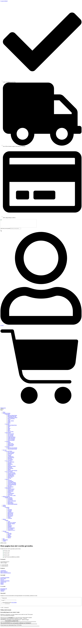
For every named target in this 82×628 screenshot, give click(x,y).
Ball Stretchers (10, 468)
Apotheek (9, 511)
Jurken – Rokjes (11, 420)
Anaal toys (7, 479)
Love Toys (10, 454)
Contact (4, 540)
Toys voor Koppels (9, 471)
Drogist (4, 506)
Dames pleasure (11, 453)
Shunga (9, 517)
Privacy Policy (3, 578)
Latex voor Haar (11, 433)
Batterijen (9, 536)
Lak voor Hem (10, 435)
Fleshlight (9, 462)
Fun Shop (9, 533)
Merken (4, 519)
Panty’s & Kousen (11, 418)
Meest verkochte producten (5, 572)
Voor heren (7, 424)
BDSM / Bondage (6, 496)
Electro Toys (10, 477)
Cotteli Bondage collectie (12, 417)
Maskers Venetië (11, 444)
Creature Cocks (11, 490)
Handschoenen (10, 445)
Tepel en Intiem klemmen (12, 504)
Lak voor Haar (10, 434)
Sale (4, 538)
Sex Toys (4, 449)
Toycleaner (10, 509)
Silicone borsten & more (12, 448)
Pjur (8, 508)
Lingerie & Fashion (6, 413)
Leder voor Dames (11, 439)
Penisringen (10, 467)
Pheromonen (10, 515)
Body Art (9, 534)
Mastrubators (10, 464)
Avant (9, 521)
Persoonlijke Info (3, 588)
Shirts (9, 429)
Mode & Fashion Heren (12, 425)
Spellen (4, 505)
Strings (9, 428)
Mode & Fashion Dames (12, 415)
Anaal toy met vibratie (12, 483)
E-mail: (3, 600)
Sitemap (2, 582)
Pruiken (9, 442)
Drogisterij (7, 507)
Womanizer (10, 458)
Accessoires (7, 441)
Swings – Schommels (12, 500)
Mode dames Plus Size (12, 416)
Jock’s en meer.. (11, 431)
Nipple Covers (10, 443)
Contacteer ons (3, 581)
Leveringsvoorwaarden (4, 577)
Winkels (2, 584)
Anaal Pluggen (10, 481)
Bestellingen (2, 589)
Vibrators (9, 455)
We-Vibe (9, 478)
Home (4, 412)
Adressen (2, 590)
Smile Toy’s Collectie (12, 522)
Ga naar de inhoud (4, 1)
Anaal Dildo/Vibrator (12, 482)
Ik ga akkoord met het (10, 602)
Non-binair (7, 446)
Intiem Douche (10, 486)
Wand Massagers (11, 457)
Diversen (4, 531)
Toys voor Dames (8, 451)
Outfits (9, 421)
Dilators (9, 469)
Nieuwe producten (4, 571)
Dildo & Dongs (8, 487)
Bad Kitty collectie (11, 523)
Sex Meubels (10, 499)
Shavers (9, 537)
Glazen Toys (10, 494)
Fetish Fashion (8, 432)
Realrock (9, 492)
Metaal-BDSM (10, 503)
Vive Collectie (10, 459)
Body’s (9, 422)
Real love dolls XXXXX (12, 470)
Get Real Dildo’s (11, 493)
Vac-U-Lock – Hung (12, 495)
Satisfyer (9, 524)
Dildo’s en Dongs (11, 488)
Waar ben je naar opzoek (5, 228)
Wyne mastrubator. (11, 527)
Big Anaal (10, 485)
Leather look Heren (11, 438)
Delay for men (10, 514)
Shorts (9, 426)
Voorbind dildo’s (11, 474)
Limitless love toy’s (11, 530)
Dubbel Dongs (10, 491)
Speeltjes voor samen (12, 473)
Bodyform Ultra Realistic (12, 447)
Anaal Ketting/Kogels (12, 484)
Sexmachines (10, 498)
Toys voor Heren (8, 460)
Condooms (10, 518)
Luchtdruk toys (10, 456)
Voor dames (7, 414)
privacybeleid (14, 602)
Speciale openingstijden (4, 580)
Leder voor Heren (11, 440)
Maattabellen (5, 539)
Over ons (2, 579)
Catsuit (9, 419)
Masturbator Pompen (12, 466)
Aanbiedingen (3, 570)
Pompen (9, 465)
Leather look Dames (11, 437)
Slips (9, 427)
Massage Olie (10, 513)
